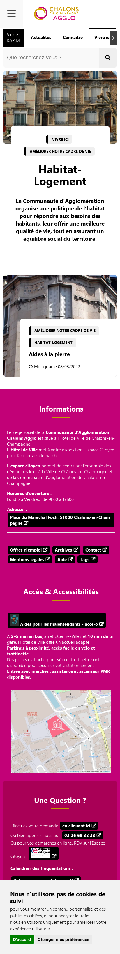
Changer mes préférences (63, 939)
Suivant (114, 38)
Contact (93, 550)
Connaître (73, 37)
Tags (84, 559)
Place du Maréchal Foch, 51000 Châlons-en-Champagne (60, 520)
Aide (62, 559)
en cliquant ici (76, 826)
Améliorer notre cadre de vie (60, 151)
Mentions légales (27, 559)
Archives (63, 550)
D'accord (22, 939)
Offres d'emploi (26, 550)
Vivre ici (102, 37)
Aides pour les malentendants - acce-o (58, 624)
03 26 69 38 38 (79, 835)
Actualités (41, 37)
